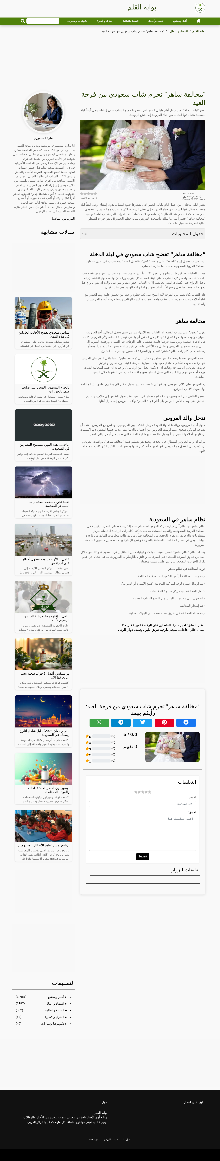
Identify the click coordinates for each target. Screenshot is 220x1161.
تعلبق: (192, 812)
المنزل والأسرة (105, 20)
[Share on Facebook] (186, 723)
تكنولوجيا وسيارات (77, 20)
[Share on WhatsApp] (99, 723)
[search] (22, 21)
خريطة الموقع (111, 1139)
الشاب (178, 209)
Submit (142, 856)
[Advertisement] (110, 60)
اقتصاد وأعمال (155, 20)
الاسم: (192, 797)
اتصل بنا (127, 1139)
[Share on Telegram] (121, 723)
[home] (198, 21)
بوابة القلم (198, 31)
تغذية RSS (94, 1139)
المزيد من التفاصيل (63, 218)
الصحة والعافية (131, 20)
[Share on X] (142, 723)
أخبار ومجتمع (180, 20)
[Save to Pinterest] (164, 723)
